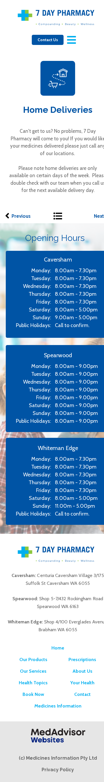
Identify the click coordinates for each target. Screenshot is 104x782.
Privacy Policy (58, 769)
